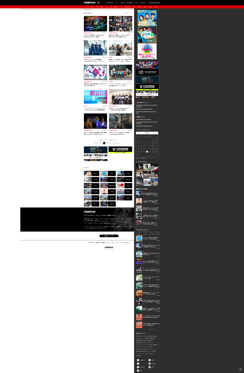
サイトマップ (120, 242)
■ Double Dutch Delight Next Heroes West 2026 (146, 112)
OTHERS (156, 6)
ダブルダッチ (146, 349)
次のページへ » (113, 140)
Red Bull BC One (139, 342)
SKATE (92, 6)
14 (117, 143)
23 (155, 148)
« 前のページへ (102, 140)
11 (109, 143)
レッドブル (144, 336)
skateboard (152, 338)
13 (115, 143)
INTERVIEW (110, 2)
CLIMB (106, 6)
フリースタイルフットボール (142, 347)
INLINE (145, 6)
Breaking (145, 340)
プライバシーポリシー (111, 242)
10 (106, 143)
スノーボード (145, 344)
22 (152, 148)
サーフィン (138, 353)
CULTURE (150, 6)
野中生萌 (150, 336)
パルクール (138, 344)
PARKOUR (140, 6)
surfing (150, 344)
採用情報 (103, 242)
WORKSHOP (130, 2)
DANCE (101, 6)
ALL (88, 6)
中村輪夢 (147, 338)
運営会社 (98, 242)
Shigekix (154, 336)
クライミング (152, 349)
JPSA (137, 336)
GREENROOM (139, 340)
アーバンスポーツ (148, 342)
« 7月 (138, 133)
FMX (122, 6)
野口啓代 (150, 340)
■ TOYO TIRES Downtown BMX (143, 119)
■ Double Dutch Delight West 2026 (144, 109)
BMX (111, 6)
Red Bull (144, 351)
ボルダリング (139, 349)
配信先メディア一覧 (109, 235)
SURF (97, 6)
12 (112, 143)
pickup (151, 353)
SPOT (136, 2)
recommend (138, 355)
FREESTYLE (116, 6)
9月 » (156, 133)
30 (155, 151)
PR (140, 336)
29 (152, 151)
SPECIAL (143, 2)
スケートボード (145, 353)
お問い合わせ (126, 242)
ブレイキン (149, 351)
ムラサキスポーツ (140, 338)
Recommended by (152, 329)
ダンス (151, 347)
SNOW (134, 6)
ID (116, 2)
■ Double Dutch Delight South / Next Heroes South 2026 (146, 106)
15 (152, 145)
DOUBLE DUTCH (128, 6)
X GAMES (155, 344)
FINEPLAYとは (92, 242)
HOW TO (123, 2)
